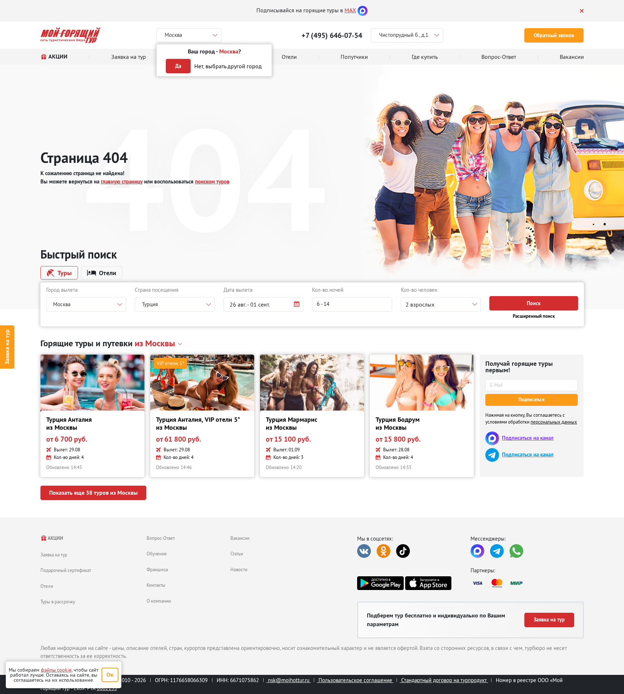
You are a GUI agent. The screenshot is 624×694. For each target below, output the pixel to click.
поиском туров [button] (212, 181)
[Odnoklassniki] (383, 551)
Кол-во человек (419, 289)
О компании (159, 601)
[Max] (363, 10)
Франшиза (157, 569)
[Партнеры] (527, 583)
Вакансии (240, 538)
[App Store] (428, 583)
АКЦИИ (55, 538)
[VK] (364, 551)
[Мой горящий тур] (70, 35)
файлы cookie (56, 670)
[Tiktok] (403, 551)
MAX (350, 10)
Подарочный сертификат (65, 570)
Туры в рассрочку (57, 601)
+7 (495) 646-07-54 (332, 35)
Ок (110, 674)
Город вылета (62, 289)
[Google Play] (380, 583)
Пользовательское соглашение (355, 680)
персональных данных (553, 422)
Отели (46, 586)
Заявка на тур (7, 347)
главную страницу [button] (122, 181)
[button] (264, 304)
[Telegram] (497, 551)
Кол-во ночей (327, 289)
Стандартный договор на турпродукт (444, 680)
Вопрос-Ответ (161, 538)
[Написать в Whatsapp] (516, 551)
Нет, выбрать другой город (228, 66)
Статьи (236, 553)
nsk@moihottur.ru (288, 680)
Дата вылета (238, 289)
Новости (238, 569)
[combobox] (86, 304)
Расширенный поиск (534, 316)
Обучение (157, 553)
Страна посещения (156, 289)
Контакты (156, 585)
